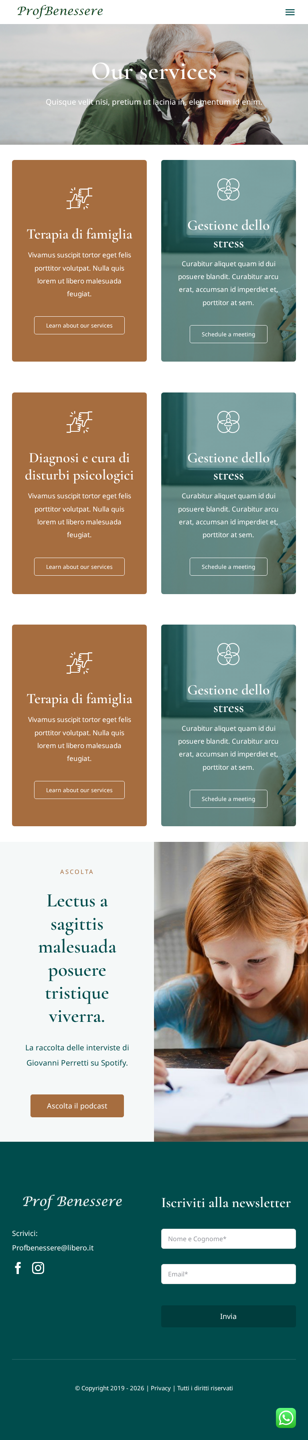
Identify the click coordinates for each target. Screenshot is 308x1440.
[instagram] (38, 1268)
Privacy (161, 1388)
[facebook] (18, 1268)
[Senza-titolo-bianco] (72, 1197)
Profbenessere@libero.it (53, 1247)
